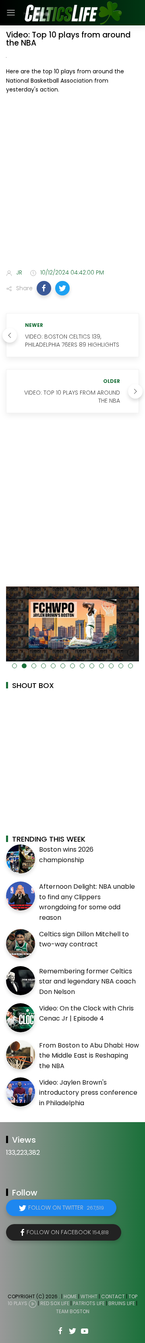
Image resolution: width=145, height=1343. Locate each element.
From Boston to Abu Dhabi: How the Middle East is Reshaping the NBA (89, 1056)
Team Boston (72, 1311)
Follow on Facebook (68, 1232)
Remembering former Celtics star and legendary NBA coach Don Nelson (87, 981)
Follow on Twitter (66, 1208)
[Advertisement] (72, 183)
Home (70, 1296)
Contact (113, 1296)
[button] (44, 288)
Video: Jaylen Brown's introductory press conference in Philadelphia (88, 1093)
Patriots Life (89, 1303)
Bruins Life (121, 1303)
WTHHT (89, 1296)
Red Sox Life (54, 1303)
